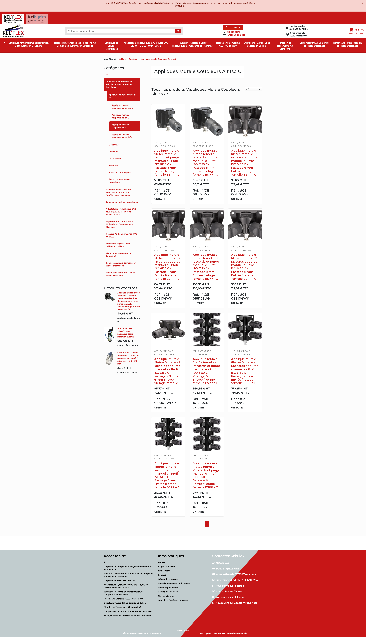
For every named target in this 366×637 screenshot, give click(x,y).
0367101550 (223, 563)
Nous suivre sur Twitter (229, 591)
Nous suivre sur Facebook (230, 585)
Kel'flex (122, 59)
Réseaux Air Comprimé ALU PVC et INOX (228, 44)
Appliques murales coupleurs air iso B (120, 116)
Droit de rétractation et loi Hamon (174, 583)
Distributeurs (115, 158)
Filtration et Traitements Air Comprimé (285, 46)
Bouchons (114, 145)
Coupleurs (113, 151)
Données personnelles (169, 587)
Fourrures (113, 165)
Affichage (250, 89)
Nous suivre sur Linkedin (229, 597)
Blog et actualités (166, 566)
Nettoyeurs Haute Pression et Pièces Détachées (347, 44)
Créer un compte (236, 35)
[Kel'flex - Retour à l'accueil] (13, 25)
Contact (162, 575)
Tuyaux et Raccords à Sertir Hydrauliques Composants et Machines (192, 44)
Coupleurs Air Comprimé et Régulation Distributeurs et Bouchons (29, 44)
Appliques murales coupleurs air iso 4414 (122, 135)
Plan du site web (166, 596)
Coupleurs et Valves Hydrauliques (111, 46)
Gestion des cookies (168, 592)
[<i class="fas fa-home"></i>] (4, 42)
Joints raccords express (120, 172)
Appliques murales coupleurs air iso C (120, 126)
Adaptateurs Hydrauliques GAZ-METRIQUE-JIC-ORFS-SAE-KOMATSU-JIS (146, 44)
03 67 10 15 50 (234, 27)
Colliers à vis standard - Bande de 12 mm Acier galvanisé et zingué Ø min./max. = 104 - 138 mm (128, 358)
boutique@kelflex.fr (227, 568)
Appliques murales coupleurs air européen (123, 106)
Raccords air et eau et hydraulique (119, 180)
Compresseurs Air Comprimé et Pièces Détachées (315, 44)
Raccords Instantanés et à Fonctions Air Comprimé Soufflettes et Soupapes (75, 44)
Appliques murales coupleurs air (122, 96)
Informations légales (168, 579)
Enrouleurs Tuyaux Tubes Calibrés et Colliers (256, 44)
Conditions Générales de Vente (173, 600)
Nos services (164, 571)
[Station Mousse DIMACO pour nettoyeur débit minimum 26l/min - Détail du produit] (110, 334)
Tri (259, 89)
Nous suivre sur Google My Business (236, 603)
